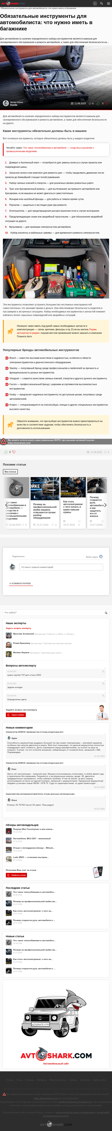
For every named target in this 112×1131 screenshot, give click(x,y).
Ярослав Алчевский (24, 634)
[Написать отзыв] (95, 3)
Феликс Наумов (21, 652)
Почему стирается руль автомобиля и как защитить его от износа (97, 506)
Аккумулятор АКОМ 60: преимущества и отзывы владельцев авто (34, 732)
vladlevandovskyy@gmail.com (75, 1102)
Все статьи (10, 472)
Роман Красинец (22, 643)
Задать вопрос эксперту (18, 628)
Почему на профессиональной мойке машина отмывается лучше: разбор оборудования (45, 511)
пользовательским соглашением (75, 1112)
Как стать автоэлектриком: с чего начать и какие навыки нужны (73, 507)
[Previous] (7, 503)
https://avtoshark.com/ (19, 443)
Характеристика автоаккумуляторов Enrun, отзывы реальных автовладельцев (40, 794)
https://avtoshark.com (46, 1098)
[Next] (104, 503)
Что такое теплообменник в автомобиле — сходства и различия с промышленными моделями (16, 510)
